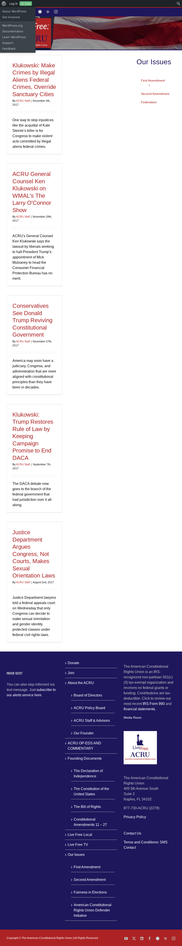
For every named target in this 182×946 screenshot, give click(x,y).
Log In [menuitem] (13, 3)
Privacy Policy (135, 817)
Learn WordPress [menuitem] (14, 37)
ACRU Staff (23, 100)
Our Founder (84, 733)
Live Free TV (78, 845)
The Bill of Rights (87, 807)
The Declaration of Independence (88, 773)
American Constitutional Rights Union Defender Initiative (92, 910)
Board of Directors (88, 695)
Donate (73, 663)
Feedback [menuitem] (9, 48)
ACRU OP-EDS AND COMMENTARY (84, 745)
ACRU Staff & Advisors (92, 720)
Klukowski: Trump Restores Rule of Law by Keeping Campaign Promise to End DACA (32, 436)
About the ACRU (81, 683)
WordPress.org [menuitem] (12, 25)
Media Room (133, 717)
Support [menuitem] (7, 43)
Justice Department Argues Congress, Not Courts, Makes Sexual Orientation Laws (33, 554)
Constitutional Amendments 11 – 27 (90, 822)
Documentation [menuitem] (12, 31)
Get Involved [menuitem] (11, 17)
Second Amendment (90, 880)
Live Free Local (80, 835)
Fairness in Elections (90, 892)
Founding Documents (85, 758)
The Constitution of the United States (91, 791)
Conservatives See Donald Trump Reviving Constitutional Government (32, 320)
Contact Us (132, 833)
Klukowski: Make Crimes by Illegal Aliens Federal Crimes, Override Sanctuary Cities (34, 80)
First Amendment (87, 867)
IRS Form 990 (154, 704)
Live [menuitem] (28, 3)
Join (71, 673)
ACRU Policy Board (89, 708)
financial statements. (140, 709)
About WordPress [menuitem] (14, 11)
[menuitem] (4, 3)
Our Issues (76, 854)
